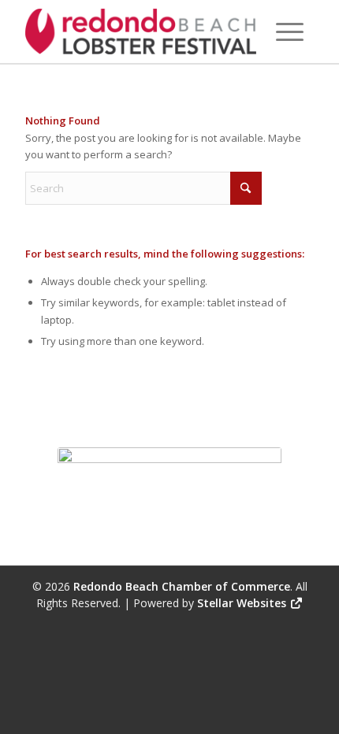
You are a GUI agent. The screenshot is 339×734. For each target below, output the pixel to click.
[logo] (140, 31)
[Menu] (290, 31)
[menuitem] (290, 31)
